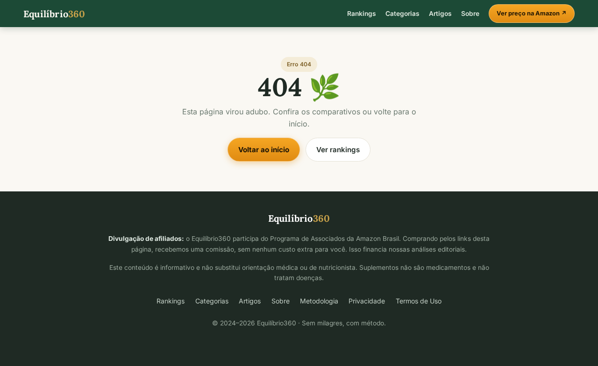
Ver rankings (338, 149)
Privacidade (367, 301)
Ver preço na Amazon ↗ (532, 13)
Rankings (361, 13)
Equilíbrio (54, 14)
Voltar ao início (263, 149)
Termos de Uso (418, 301)
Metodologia (319, 301)
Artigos (440, 13)
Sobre (470, 13)
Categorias (402, 13)
